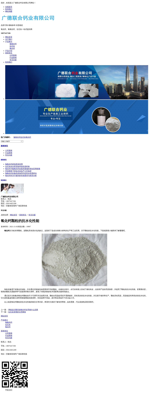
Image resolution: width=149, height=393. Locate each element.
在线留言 (8, 7)
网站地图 (8, 11)
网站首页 (8, 37)
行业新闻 (13, 58)
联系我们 (8, 9)
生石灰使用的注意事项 (17, 312)
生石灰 (12, 46)
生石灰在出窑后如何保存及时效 (17, 166)
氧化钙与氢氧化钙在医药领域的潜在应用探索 (22, 169)
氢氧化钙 (13, 44)
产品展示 (8, 41)
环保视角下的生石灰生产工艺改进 (18, 171)
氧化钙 (12, 48)
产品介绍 (8, 51)
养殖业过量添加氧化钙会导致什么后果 (23, 310)
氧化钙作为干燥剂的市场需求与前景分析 (21, 176)
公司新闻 (13, 55)
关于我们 (8, 39)
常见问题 (13, 60)
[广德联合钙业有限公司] (28, 20)
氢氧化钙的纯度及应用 (14, 164)
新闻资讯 (8, 53)
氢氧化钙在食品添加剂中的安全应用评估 (21, 173)
